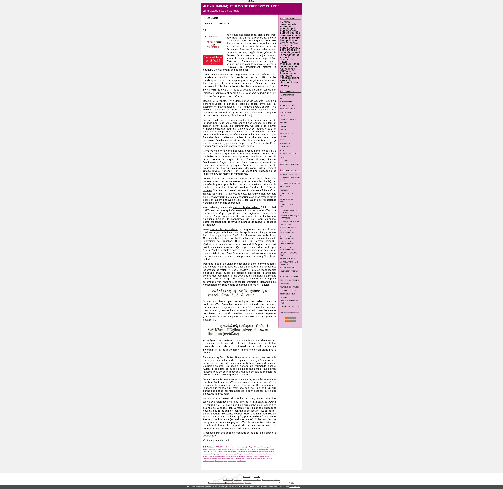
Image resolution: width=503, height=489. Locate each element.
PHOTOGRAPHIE (285, 186)
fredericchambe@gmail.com (290, 312)
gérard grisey (230, 454)
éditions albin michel (246, 456)
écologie (285, 26)
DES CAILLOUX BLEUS (287, 294)
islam (295, 77)
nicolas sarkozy (289, 84)
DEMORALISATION (286, 112)
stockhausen (266, 451)
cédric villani (248, 454)
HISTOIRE (283, 122)
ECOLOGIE (283, 116)
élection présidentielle (288, 23)
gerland (220, 458)
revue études (235, 456)
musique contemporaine (248, 451)
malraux (219, 451)
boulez (259, 451)
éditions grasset (225, 456)
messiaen (206, 454)
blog (292, 483)
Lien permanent (230, 447)
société (284, 57)
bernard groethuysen (249, 449)
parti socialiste (289, 30)
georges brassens (290, 34)
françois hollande (288, 51)
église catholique (236, 458)
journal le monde (290, 53)
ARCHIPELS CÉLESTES (288, 258)
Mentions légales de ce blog (235, 483)
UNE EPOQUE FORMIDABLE (289, 164)
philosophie (257, 447)
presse (284, 43)
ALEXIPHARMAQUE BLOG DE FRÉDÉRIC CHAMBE (241, 6)
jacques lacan (227, 451)
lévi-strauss (219, 461)
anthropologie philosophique (265, 449)
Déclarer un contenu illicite (216, 483)
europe (284, 32)
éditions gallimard (214, 456)
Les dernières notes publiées (252, 480)
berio (272, 451)
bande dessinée (290, 47)
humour (293, 73)
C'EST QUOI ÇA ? (285, 283)
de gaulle (213, 451)
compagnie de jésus (215, 449)
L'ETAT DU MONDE (286, 133)
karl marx (212, 461)
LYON (282, 140)
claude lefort (250, 458)
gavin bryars (239, 454)
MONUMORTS (284, 147)
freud (225, 461)
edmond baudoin (257, 454)
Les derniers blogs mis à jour (232, 480)
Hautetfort (257, 477)
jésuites (224, 449)
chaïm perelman (259, 456)
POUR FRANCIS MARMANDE (289, 287)
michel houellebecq (288, 67)
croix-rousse (288, 45)
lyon (282, 40)
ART (281, 98)
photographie (288, 28)
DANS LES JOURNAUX (287, 109)
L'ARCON (283, 129)
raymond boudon (260, 458)
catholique (226, 458)
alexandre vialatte (286, 81)
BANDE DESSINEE (286, 102)
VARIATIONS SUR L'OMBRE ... (290, 276)
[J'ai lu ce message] (500, 487)
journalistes (287, 71)
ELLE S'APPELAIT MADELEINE (290, 306)
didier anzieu (236, 451)
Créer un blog (247, 477)
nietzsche (269, 458)
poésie (293, 43)
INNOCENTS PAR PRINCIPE (289, 280)
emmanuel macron (286, 60)
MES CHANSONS (285, 143)
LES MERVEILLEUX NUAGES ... (290, 221)
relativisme (206, 451)
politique (291, 40)
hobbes (205, 461)
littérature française (286, 76)
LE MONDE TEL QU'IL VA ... (289, 290)
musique (285, 63)
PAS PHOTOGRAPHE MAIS (289, 154)
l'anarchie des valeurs (235, 449)
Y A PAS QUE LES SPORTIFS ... (290, 183)
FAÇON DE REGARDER (288, 119)
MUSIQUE (283, 150)
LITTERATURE (284, 136)
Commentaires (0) (242, 447)
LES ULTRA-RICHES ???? (288, 174)
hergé (296, 54)
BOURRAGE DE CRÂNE (288, 105)
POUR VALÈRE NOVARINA (288, 267)
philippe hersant (220, 454)
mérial (215, 458)
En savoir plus (294, 487)
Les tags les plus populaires (271, 480)
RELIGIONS (284, 161)
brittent (212, 454)
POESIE (282, 157)
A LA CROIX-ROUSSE (287, 95)
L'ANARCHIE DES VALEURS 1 (216, 23)
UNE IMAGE (284, 297)
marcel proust (232, 461)
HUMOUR (283, 126)
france (284, 73)
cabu (283, 49)
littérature (294, 37)
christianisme (241, 461)
